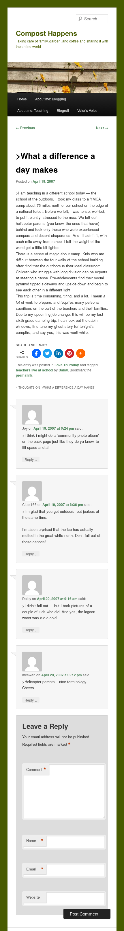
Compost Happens (46, 33)
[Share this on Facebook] (36, 353)
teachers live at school (34, 370)
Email (35, 869)
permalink (24, 375)
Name (35, 840)
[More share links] (80, 353)
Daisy (63, 370)
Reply (31, 459)
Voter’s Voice (87, 110)
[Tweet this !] (47, 353)
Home (22, 98)
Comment (36, 769)
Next (102, 127)
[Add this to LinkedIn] (58, 353)
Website (33, 897)
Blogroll (63, 110)
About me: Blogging (50, 98)
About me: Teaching (32, 110)
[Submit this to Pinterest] (69, 353)
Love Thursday (67, 364)
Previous (25, 127)
